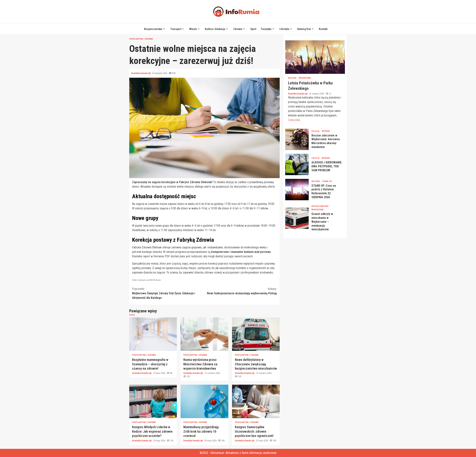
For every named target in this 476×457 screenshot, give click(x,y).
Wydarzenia (305, 78)
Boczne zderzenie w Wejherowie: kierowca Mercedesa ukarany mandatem (297, 139)
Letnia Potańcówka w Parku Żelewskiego (315, 57)
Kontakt (323, 29)
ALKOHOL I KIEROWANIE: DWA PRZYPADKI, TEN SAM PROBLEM (297, 164)
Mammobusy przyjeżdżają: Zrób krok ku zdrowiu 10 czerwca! (204, 401)
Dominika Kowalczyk (141, 73)
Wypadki (326, 131)
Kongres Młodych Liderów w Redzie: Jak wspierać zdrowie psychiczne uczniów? (153, 401)
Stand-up (327, 181)
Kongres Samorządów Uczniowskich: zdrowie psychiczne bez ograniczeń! (256, 401)
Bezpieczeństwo (153, 29)
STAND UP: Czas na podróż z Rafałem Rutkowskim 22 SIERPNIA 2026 (297, 189)
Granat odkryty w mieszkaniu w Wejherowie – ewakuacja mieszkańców (297, 218)
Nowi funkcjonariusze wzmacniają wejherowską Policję (242, 291)
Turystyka (266, 29)
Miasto (193, 29)
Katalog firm (304, 29)
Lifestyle (284, 29)
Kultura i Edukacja (215, 29)
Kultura (292, 78)
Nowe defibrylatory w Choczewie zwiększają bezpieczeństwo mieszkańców (256, 334)
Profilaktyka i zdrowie (141, 39)
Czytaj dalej (294, 119)
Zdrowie (237, 29)
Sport (253, 29)
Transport (175, 29)
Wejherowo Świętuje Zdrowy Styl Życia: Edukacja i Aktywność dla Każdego (163, 293)
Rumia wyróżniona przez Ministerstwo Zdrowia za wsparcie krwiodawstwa (204, 334)
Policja (315, 131)
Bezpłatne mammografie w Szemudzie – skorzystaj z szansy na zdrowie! (153, 334)
